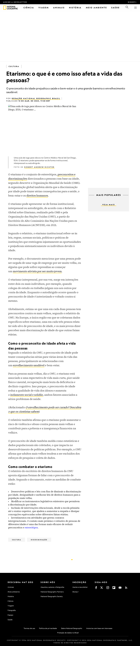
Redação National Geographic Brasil (36, 98)
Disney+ (132, 2)
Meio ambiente (14, 592)
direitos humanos (37, 195)
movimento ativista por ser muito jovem (37, 271)
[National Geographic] (4, 8)
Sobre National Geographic (71, 628)
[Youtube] (120, 588)
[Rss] (126, 588)
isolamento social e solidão (26, 395)
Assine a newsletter (15, 2)
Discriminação (39, 540)
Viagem (11, 606)
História (11, 596)
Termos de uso (29, 628)
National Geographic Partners (52, 592)
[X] (101, 588)
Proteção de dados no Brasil (68, 633)
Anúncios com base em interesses (99, 628)
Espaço (10, 615)
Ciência (10, 601)
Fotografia (12, 610)
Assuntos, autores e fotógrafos (52, 587)
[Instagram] (107, 588)
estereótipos (31, 528)
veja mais (108, 205)
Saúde (10, 620)
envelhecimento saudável (28, 365)
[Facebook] (96, 588)
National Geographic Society (52, 596)
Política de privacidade (48, 628)
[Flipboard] (114, 588)
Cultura (14, 66)
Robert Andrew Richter (39, 167)
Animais (11, 587)
